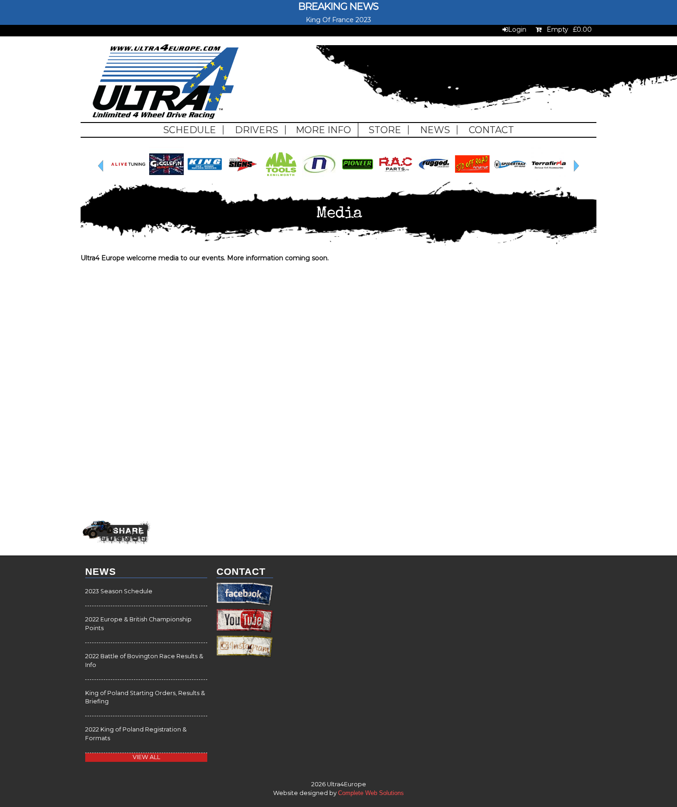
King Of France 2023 (338, 20)
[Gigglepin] (534, 179)
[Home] (165, 82)
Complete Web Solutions (371, 793)
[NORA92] (151, 179)
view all (146, 757)
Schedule (189, 129)
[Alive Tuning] (496, 179)
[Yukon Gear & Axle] (457, 179)
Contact (491, 129)
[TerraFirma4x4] (381, 179)
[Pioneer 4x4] (190, 179)
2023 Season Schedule (118, 591)
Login (517, 29)
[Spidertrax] (343, 179)
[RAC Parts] (228, 179)
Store (384, 129)
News (435, 129)
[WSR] (419, 179)
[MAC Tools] (113, 179)
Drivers (256, 129)
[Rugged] (266, 179)
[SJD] (304, 179)
